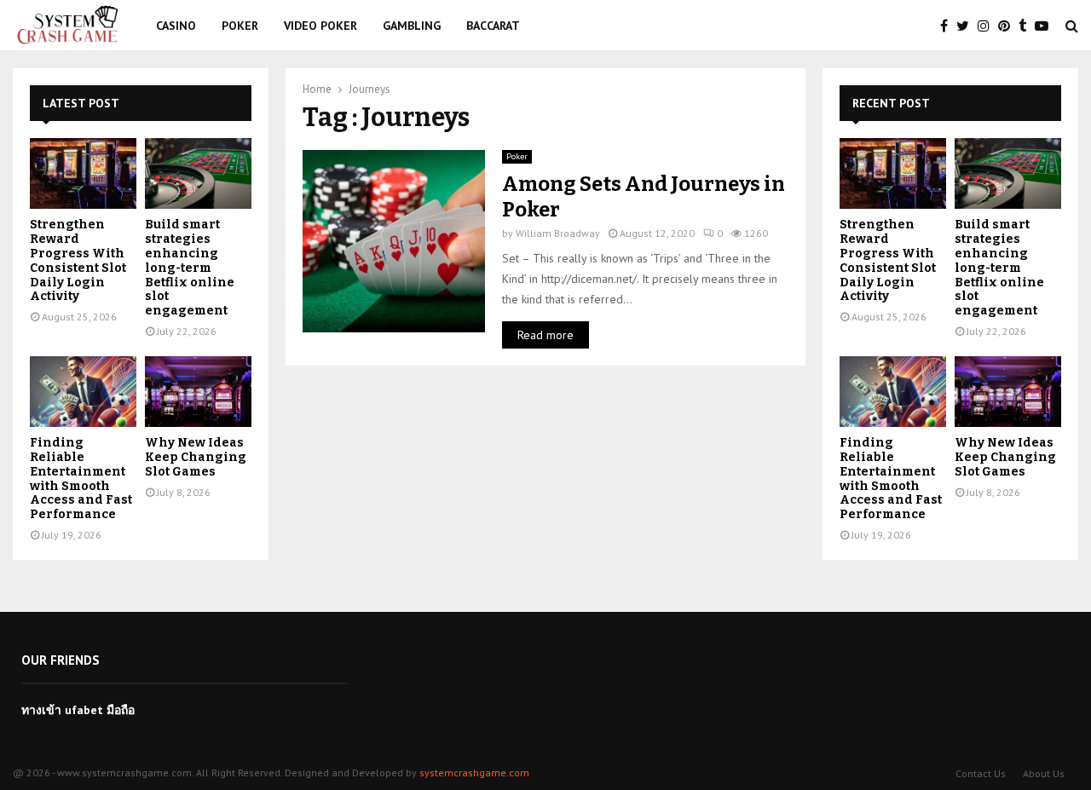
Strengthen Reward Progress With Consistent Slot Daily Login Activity (78, 260)
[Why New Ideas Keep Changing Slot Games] (198, 391)
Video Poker (320, 25)
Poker (240, 25)
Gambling (412, 25)
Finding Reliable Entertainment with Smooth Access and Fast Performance (81, 478)
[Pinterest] (1008, 25)
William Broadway (558, 233)
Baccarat (493, 25)
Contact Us (980, 773)
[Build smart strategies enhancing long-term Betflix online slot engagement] (198, 173)
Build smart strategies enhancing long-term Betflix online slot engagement (189, 267)
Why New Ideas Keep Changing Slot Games (195, 457)
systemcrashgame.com (474, 772)
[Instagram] (988, 25)
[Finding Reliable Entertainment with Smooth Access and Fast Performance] (83, 391)
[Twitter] (967, 25)
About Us (1044, 773)
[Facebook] (948, 25)
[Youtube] (1046, 25)
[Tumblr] (1027, 25)
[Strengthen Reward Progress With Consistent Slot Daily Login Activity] (83, 173)
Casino (176, 25)
